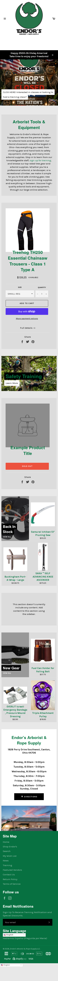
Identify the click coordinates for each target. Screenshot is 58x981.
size (20, 287)
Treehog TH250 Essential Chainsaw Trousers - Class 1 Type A (27, 260)
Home (6, 841)
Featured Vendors (12, 869)
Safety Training (24, 376)
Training (7, 865)
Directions (30, 797)
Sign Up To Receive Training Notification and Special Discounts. (27, 914)
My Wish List (9, 855)
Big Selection (29, 95)
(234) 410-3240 (10, 40)
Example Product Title (27, 450)
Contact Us (9, 874)
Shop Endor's (10, 846)
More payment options (27, 318)
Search (7, 851)
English (9, 935)
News (6, 860)
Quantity (42, 287)
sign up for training (40, 160)
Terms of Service (12, 883)
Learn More (12, 383)
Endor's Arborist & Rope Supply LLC (25, 949)
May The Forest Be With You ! (28, 102)
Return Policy (10, 879)
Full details (26, 327)
